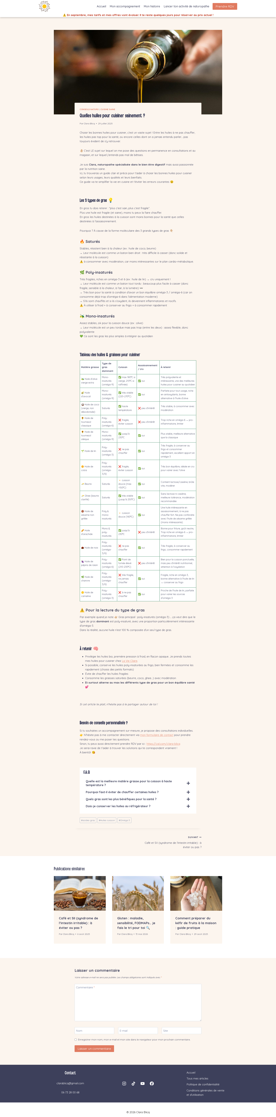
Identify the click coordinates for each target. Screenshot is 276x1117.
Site (165, 1030)
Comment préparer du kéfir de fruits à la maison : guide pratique (195, 923)
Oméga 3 (124, 820)
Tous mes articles (197, 1078)
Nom (79, 1030)
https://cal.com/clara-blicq (163, 743)
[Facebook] (152, 1084)
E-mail (123, 1030)
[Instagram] (124, 1084)
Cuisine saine (108, 109)
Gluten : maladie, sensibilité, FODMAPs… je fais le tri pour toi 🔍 (136, 923)
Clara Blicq (89, 123)
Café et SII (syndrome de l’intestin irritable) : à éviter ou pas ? (173, 842)
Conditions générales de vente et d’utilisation (205, 1092)
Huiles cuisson (107, 820)
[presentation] (80, 893)
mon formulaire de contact (156, 735)
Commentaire (85, 987)
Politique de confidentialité (203, 1084)
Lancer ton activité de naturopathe (186, 6)
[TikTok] (133, 1084)
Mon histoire (152, 6)
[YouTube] (143, 1084)
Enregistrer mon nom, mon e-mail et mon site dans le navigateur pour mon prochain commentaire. (134, 1039)
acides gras (88, 820)
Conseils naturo (89, 109)
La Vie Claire (129, 660)
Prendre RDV (225, 6)
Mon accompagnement (125, 6)
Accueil (101, 6)
